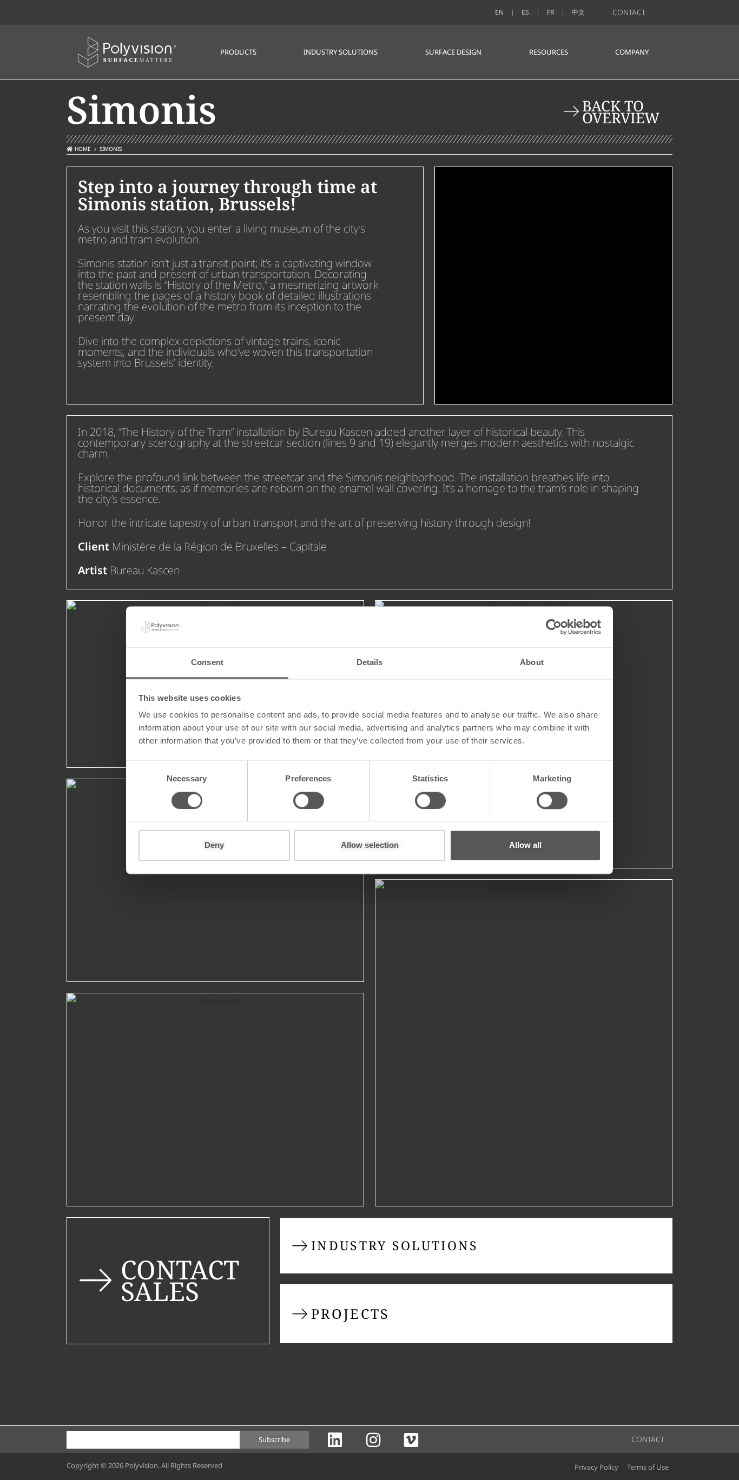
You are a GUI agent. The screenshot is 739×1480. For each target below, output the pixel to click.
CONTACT (628, 12)
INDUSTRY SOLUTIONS (340, 52)
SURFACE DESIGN (453, 52)
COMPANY (632, 52)
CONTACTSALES (180, 1280)
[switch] (308, 800)
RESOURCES (548, 52)
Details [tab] (370, 662)
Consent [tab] (207, 662)
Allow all (525, 845)
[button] (647, 1467)
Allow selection (370, 845)
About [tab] (532, 662)
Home (83, 148)
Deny (214, 845)
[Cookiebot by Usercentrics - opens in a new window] (553, 627)
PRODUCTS (238, 52)
